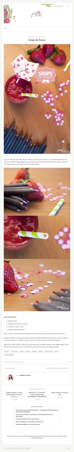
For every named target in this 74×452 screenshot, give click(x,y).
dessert (7, 351)
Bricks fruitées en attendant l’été (59, 394)
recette (41, 351)
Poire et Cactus (18, 362)
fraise (21, 351)
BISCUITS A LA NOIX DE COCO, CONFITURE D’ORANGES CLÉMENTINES (37, 395)
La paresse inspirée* (10, 368)
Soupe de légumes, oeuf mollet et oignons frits (29, 422)
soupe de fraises (9, 354)
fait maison (14, 351)
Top (68, 448)
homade (34, 351)
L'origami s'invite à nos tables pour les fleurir (57, 368)
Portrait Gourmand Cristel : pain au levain (27, 419)
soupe (56, 351)
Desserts (30, 37)
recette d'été (49, 351)
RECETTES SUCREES (40, 37)
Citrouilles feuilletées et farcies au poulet (28, 424)
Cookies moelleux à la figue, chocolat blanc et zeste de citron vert (14, 395)
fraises (28, 351)
